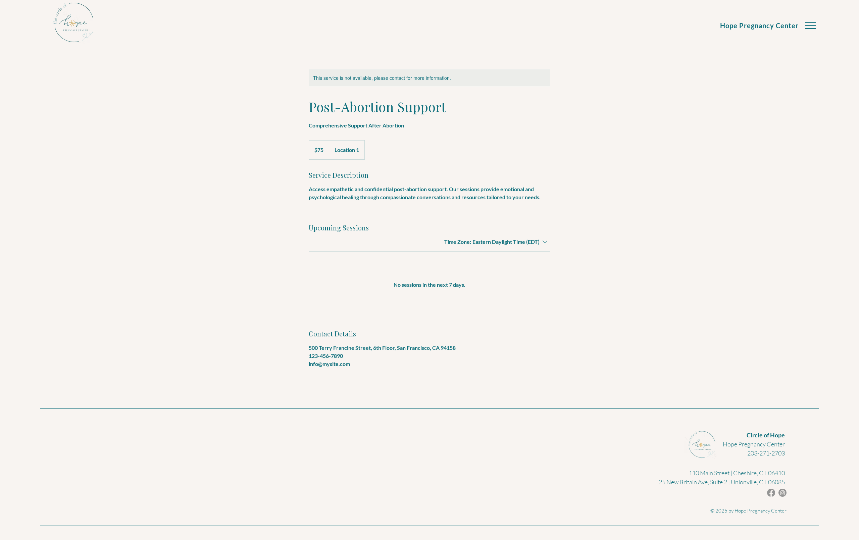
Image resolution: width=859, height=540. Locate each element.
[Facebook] (771, 493)
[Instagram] (782, 493)
